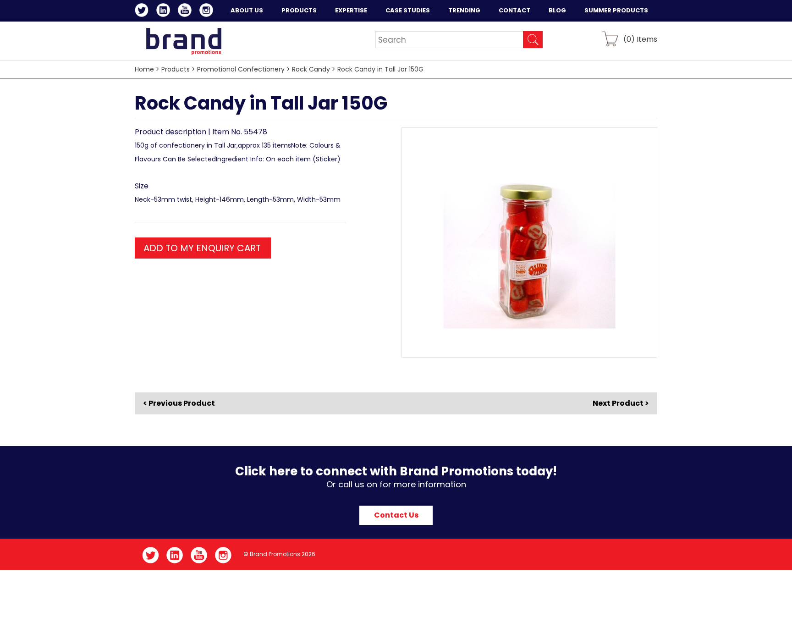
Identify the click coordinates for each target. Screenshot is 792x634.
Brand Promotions (183, 41)
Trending (464, 10)
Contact (514, 10)
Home (144, 69)
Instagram (207, 11)
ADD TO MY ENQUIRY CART (202, 248)
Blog (557, 10)
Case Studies (407, 10)
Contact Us (396, 515)
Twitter (143, 11)
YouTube (186, 11)
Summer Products (616, 10)
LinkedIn (164, 11)
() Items (640, 39)
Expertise (351, 10)
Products (299, 10)
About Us (247, 10)
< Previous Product (179, 403)
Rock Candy (311, 69)
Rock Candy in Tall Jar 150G (380, 69)
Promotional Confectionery (241, 69)
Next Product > (621, 403)
